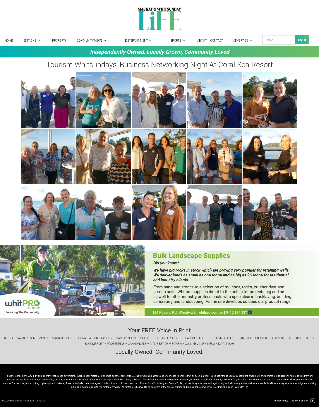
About (202, 40)
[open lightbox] (48, 100)
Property (59, 40)
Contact (216, 40)
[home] (159, 18)
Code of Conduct (299, 400)
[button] (33, 40)
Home (9, 40)
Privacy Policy (281, 400)
